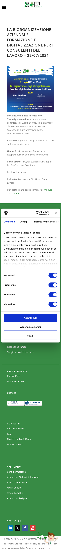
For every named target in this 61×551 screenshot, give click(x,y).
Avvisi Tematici (15, 493)
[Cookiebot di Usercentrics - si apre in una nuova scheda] (37, 213)
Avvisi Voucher (15, 487)
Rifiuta (30, 336)
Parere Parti (13, 376)
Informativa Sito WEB (13, 543)
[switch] (52, 284)
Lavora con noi (15, 444)
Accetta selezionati (30, 327)
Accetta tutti (30, 317)
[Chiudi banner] (56, 213)
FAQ (9, 433)
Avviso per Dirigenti (17, 498)
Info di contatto (15, 428)
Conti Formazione (16, 471)
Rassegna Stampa (16, 346)
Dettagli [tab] (24, 221)
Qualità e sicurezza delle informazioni (19, 548)
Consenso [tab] (9, 221)
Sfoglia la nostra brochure (20, 352)
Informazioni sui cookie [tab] (46, 221)
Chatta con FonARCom (19, 439)
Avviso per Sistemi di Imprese (23, 477)
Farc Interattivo (15, 381)
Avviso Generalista (17, 482)
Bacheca (11, 392)
